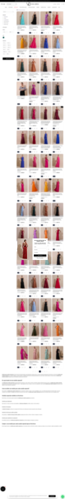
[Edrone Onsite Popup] (32, 249)
